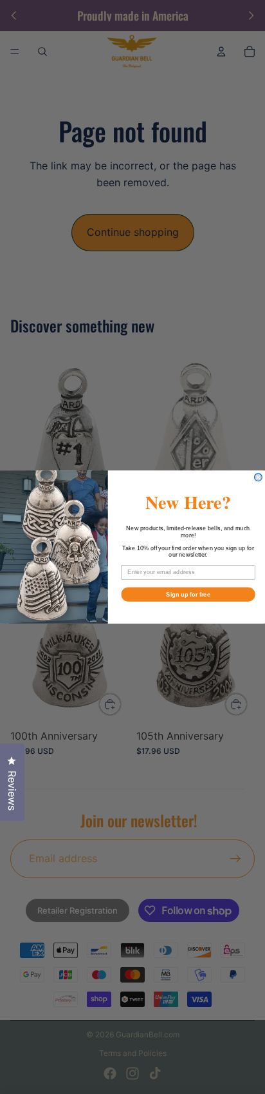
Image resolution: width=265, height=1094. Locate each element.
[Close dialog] (258, 477)
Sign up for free (188, 594)
